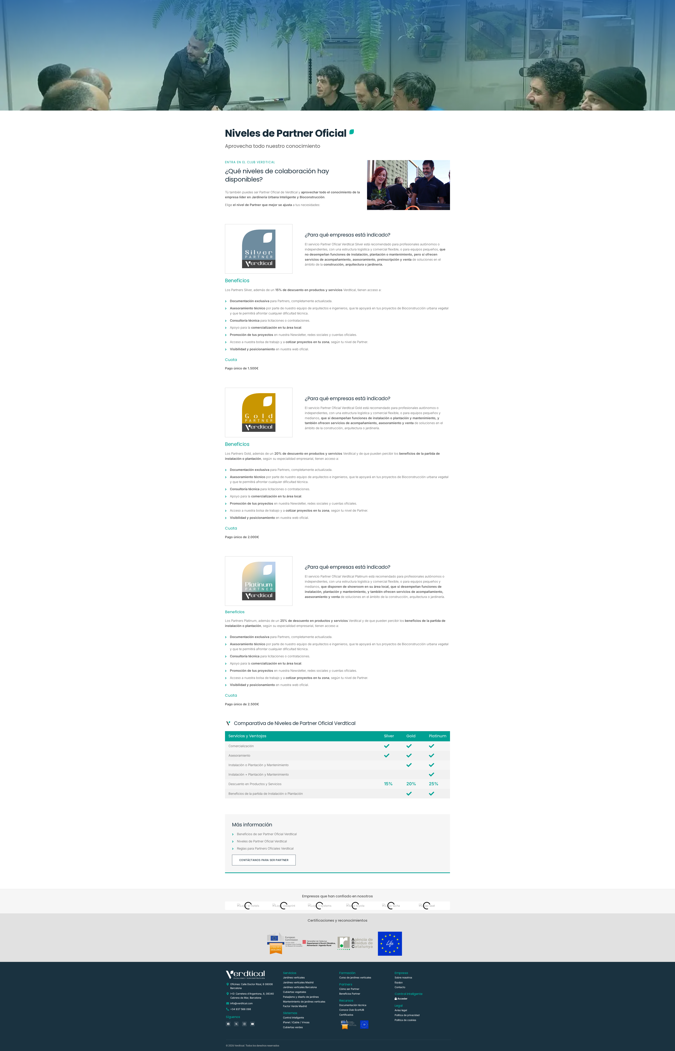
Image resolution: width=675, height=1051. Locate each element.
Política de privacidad (407, 1015)
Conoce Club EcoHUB (351, 1009)
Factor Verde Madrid (295, 1006)
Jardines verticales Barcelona (300, 987)
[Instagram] (244, 1024)
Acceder (402, 998)
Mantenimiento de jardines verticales (304, 1001)
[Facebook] (228, 1024)
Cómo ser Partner (350, 988)
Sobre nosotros (403, 977)
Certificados (346, 1014)
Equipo (399, 982)
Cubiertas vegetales (294, 991)
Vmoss (305, 1022)
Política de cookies (405, 1020)
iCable (295, 1022)
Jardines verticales (294, 977)
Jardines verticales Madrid (298, 982)
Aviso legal (401, 1010)
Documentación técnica (352, 1005)
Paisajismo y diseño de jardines (301, 996)
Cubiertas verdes (293, 1027)
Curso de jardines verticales (355, 977)
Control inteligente (293, 1017)
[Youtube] (252, 1024)
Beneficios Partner (349, 993)
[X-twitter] (236, 1024)
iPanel (286, 1022)
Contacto (400, 987)
